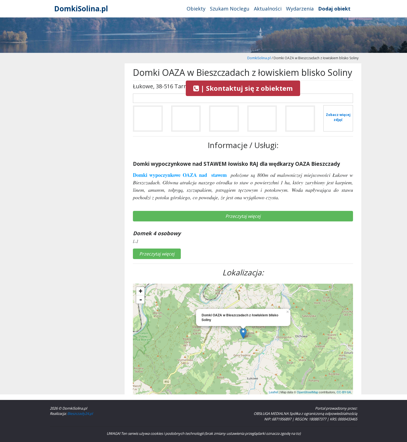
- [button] (141, 299)
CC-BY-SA (344, 392)
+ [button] (140, 291)
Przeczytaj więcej (243, 216)
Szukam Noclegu (229, 8)
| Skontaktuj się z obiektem (246, 88)
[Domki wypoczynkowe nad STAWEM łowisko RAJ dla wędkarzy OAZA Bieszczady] (147, 121)
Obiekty (196, 8)
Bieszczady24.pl (80, 413)
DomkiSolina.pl (81, 9)
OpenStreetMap (307, 392)
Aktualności (268, 8)
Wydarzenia (300, 8)
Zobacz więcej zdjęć (338, 117)
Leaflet (273, 392)
